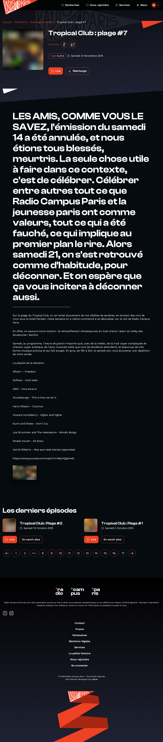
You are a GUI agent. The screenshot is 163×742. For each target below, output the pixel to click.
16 (114, 553)
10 (60, 553)
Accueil (7, 22)
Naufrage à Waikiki (42, 22)
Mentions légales (79, 641)
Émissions (21, 22)
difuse (95, 679)
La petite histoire (80, 653)
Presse (79, 629)
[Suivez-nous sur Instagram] (11, 613)
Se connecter (79, 665)
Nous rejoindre (99, 5)
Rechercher (72, 5)
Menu (143, 5)
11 (69, 553)
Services (124, 5)
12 (78, 553)
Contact (80, 623)
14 (96, 553)
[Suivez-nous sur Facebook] (5, 613)
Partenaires (79, 635)
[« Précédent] (7, 553)
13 (87, 553)
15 (105, 553)
